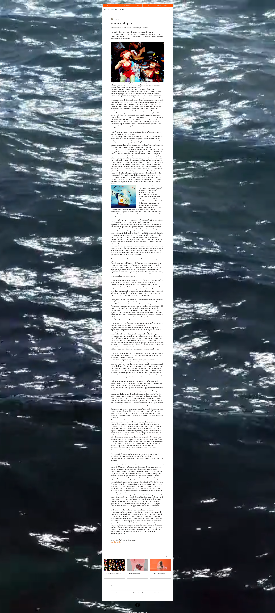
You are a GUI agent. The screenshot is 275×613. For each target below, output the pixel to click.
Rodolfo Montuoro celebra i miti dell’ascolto (114, 574)
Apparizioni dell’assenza (135, 573)
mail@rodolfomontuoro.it (143, 612)
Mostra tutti (168, 556)
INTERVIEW (114, 9)
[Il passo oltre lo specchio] (160, 565)
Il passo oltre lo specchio (158, 573)
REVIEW (122, 9)
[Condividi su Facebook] (111, 547)
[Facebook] (137, 605)
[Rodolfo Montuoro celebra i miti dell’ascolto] (114, 565)
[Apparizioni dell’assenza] (137, 565)
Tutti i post (106, 9)
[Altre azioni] (163, 19)
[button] (169, 9)
